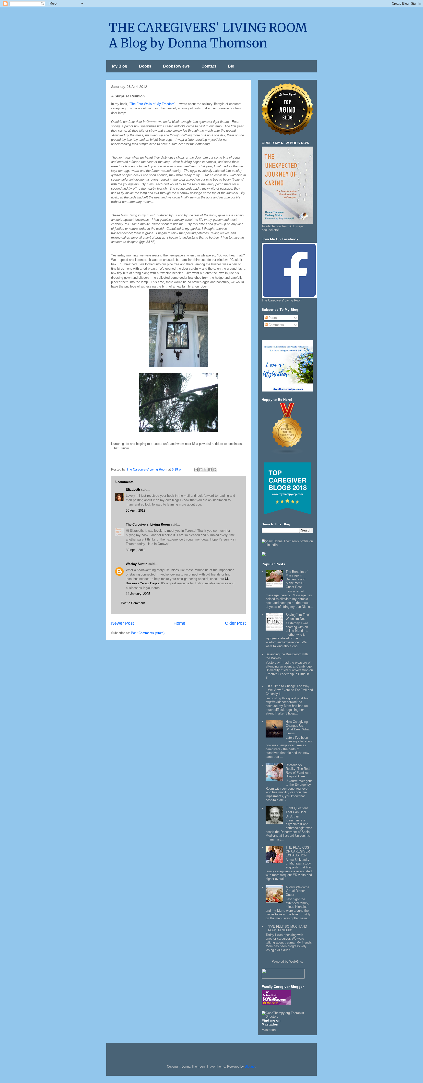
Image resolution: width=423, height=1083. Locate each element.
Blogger (250, 1066)
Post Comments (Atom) (147, 633)
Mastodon (269, 1030)
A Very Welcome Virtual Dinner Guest (297, 891)
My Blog (119, 66)
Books (145, 66)
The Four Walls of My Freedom (152, 104)
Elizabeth (133, 489)
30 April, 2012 (135, 510)
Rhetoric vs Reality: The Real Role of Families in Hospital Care (299, 770)
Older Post (235, 623)
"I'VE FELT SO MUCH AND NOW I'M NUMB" (287, 928)
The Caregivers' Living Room (148, 524)
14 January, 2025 (138, 594)
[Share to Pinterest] (214, 469)
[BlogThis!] (200, 469)
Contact (208, 66)
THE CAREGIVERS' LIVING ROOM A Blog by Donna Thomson (208, 35)
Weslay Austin (136, 564)
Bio (231, 66)
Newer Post (122, 623)
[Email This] (196, 469)
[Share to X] (205, 469)
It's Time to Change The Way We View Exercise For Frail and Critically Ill (289, 689)
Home (179, 623)
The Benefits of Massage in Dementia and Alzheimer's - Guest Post (296, 579)
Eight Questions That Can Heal (297, 810)
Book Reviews (176, 66)
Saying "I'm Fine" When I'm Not (298, 617)
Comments (276, 325)
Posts (272, 318)
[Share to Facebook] (210, 469)
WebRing (295, 961)
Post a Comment (133, 603)
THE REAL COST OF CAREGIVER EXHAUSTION (298, 851)
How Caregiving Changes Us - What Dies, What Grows (298, 727)
